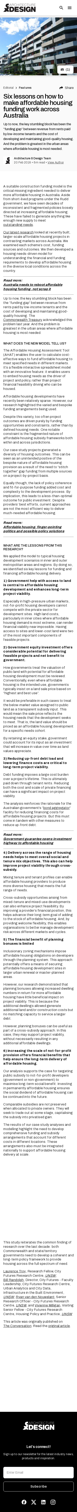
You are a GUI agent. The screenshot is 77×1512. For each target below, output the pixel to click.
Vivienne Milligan (47, 1305)
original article (59, 1326)
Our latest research (18, 232)
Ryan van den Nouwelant (35, 1297)
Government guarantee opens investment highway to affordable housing (37, 841)
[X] (34, 1502)
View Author (56, 162)
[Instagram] (53, 1502)
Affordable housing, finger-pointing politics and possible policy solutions (33, 529)
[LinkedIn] (43, 1502)
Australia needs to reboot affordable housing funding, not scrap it (32, 287)
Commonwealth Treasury (22, 320)
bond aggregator (56, 808)
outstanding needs (18, 224)
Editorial (8, 87)
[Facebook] (24, 1502)
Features (25, 87)
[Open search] (61, 8)
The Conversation (17, 1326)
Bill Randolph (13, 1280)
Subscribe (38, 1486)
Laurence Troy (14, 1271)
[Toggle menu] (70, 8)
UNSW (50, 1275)
